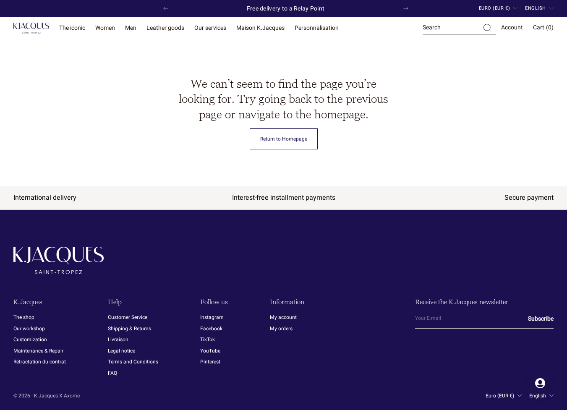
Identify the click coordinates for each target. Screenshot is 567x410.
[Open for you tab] (540, 383)
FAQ (112, 373)
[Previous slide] (166, 8)
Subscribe (541, 318)
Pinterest (210, 362)
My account (283, 317)
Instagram (212, 317)
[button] (459, 27)
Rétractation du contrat (39, 362)
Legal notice (121, 351)
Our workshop (29, 328)
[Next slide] (406, 8)
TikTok (207, 339)
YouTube (210, 351)
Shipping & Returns (129, 328)
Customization (30, 339)
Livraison (118, 339)
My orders (281, 328)
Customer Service (127, 317)
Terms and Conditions (133, 362)
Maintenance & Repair (38, 351)
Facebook (211, 328)
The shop (23, 317)
